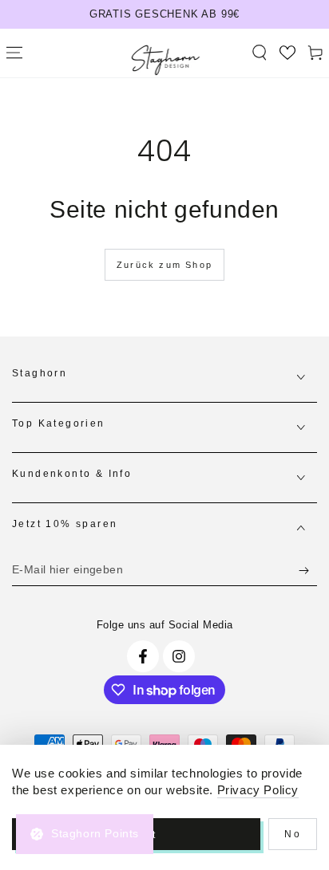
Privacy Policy (258, 790)
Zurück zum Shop (164, 265)
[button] (259, 52)
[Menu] (14, 52)
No (292, 834)
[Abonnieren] (308, 570)
